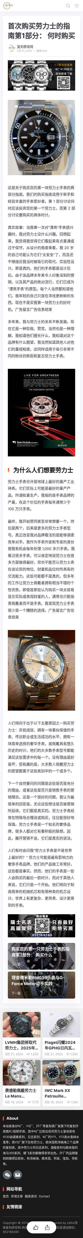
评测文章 (17, 1196)
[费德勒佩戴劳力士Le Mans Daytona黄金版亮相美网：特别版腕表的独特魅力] (22, 1072)
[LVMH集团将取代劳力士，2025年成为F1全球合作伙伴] (22, 1024)
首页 (6, 1196)
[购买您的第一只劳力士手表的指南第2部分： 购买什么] (41, 956)
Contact (44, 1196)
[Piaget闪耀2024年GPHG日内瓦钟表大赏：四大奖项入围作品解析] (61, 1024)
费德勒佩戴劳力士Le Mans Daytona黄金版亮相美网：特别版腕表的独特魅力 (21, 1093)
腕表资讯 (31, 1196)
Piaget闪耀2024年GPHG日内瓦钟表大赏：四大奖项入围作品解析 (60, 1045)
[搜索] (68, 5)
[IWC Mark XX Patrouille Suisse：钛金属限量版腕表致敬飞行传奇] (61, 1072)
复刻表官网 (25, 47)
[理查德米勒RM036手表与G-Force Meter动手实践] (41, 985)
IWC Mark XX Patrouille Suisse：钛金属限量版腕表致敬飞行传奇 (61, 1093)
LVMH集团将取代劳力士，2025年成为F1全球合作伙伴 (21, 1045)
